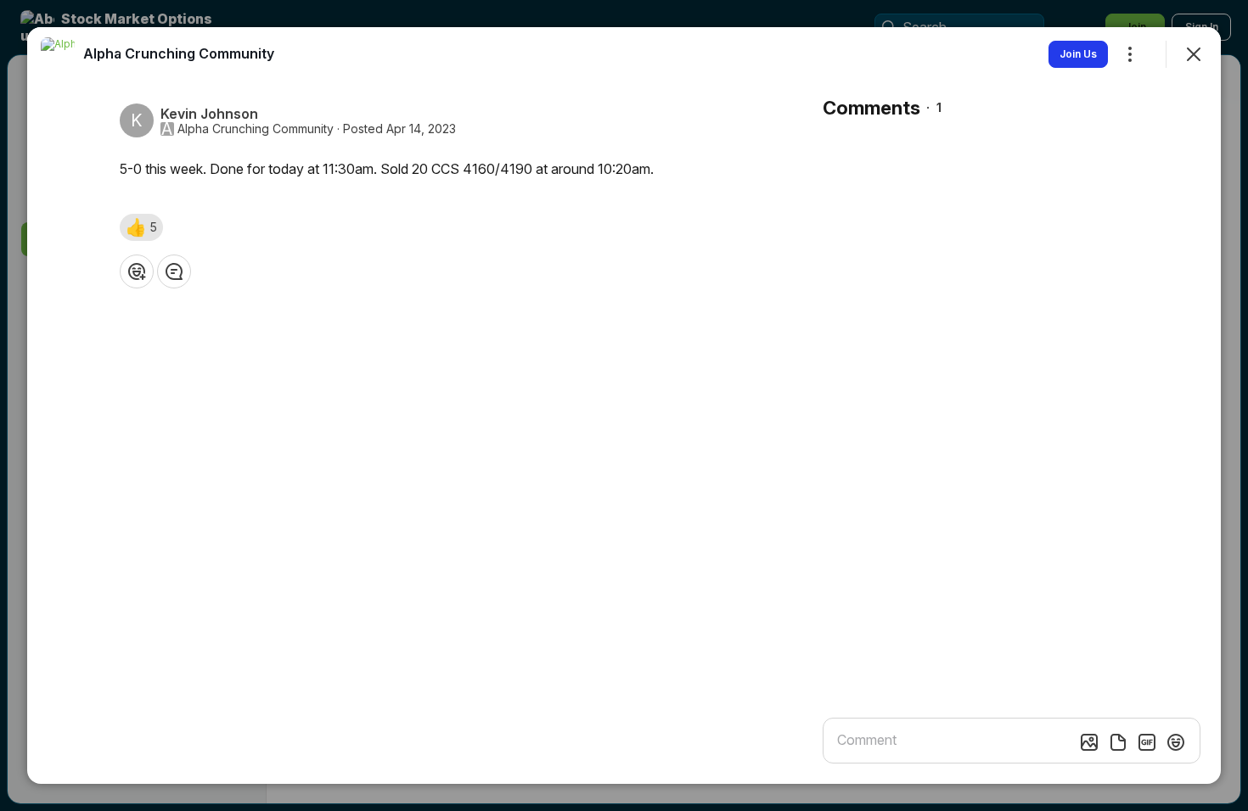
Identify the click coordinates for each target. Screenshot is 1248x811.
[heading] (178, 53)
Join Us (1078, 54)
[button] (141, 227)
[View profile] (58, 54)
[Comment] (174, 271)
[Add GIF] (1147, 742)
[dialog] (624, 405)
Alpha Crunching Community (255, 129)
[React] (137, 271)
